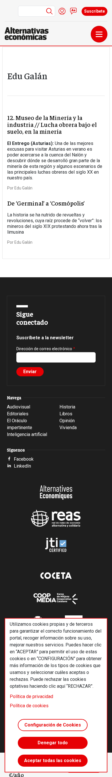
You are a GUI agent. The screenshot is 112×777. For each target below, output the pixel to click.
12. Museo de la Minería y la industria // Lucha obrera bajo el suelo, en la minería (52, 124)
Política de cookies (29, 705)
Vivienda (68, 427)
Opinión (67, 420)
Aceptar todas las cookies (52, 760)
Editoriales (17, 413)
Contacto (73, 11)
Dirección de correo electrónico (44, 348)
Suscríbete (94, 11)
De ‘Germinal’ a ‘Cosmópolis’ (46, 203)
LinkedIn (22, 466)
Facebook (24, 459)
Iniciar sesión (62, 11)
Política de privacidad (31, 696)
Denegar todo (53, 742)
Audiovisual (18, 407)
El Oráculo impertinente (19, 424)
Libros (65, 413)
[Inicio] (29, 33)
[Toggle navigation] (99, 34)
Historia (67, 407)
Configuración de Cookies (52, 725)
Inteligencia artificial (27, 434)
